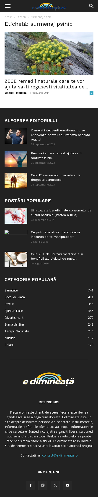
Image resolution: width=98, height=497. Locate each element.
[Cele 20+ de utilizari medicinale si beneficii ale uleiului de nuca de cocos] (16, 259)
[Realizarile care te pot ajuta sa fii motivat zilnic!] (16, 159)
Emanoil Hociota (16, 92)
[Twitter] (55, 485)
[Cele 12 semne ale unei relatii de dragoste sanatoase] (16, 180)
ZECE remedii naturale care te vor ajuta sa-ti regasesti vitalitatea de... (46, 84)
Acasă (8, 17)
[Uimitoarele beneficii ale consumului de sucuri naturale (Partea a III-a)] (16, 216)
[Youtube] (67, 485)
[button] (7, 6)
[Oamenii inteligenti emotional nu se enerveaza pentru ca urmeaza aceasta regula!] (16, 136)
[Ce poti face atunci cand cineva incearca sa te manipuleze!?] (16, 238)
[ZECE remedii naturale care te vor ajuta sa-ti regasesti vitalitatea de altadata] (49, 53)
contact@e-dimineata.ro (60, 455)
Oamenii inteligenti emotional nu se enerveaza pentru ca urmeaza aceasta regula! (60, 134)
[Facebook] (30, 485)
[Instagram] (42, 485)
